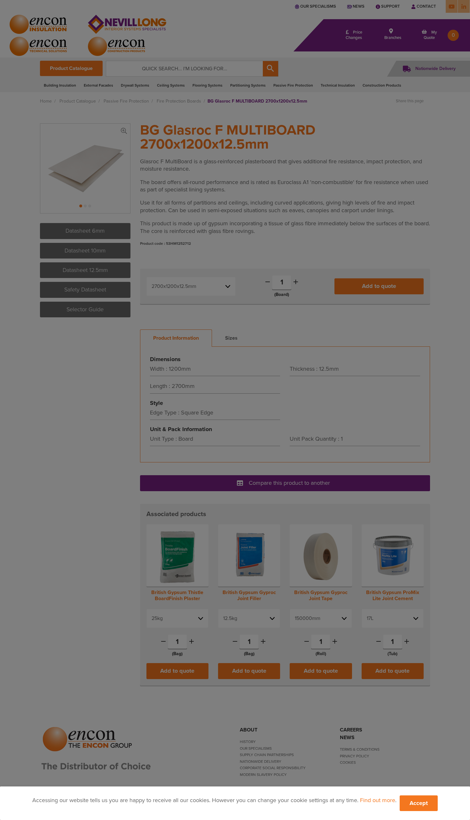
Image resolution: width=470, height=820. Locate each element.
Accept (419, 803)
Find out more (377, 800)
